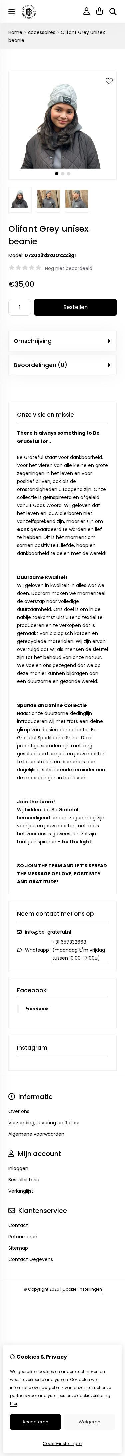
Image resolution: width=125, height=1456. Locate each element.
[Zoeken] (113, 11)
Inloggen (18, 1168)
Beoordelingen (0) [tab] (40, 365)
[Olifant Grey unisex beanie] (62, 178)
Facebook (37, 1008)
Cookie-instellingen (82, 1289)
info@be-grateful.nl (48, 932)
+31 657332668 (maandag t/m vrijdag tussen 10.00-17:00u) (78, 950)
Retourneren (22, 1236)
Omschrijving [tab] (33, 341)
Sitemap (18, 1248)
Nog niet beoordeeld (68, 268)
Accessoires (41, 32)
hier (13, 1403)
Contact (18, 1225)
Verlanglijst (20, 1191)
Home (15, 32)
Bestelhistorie (23, 1179)
